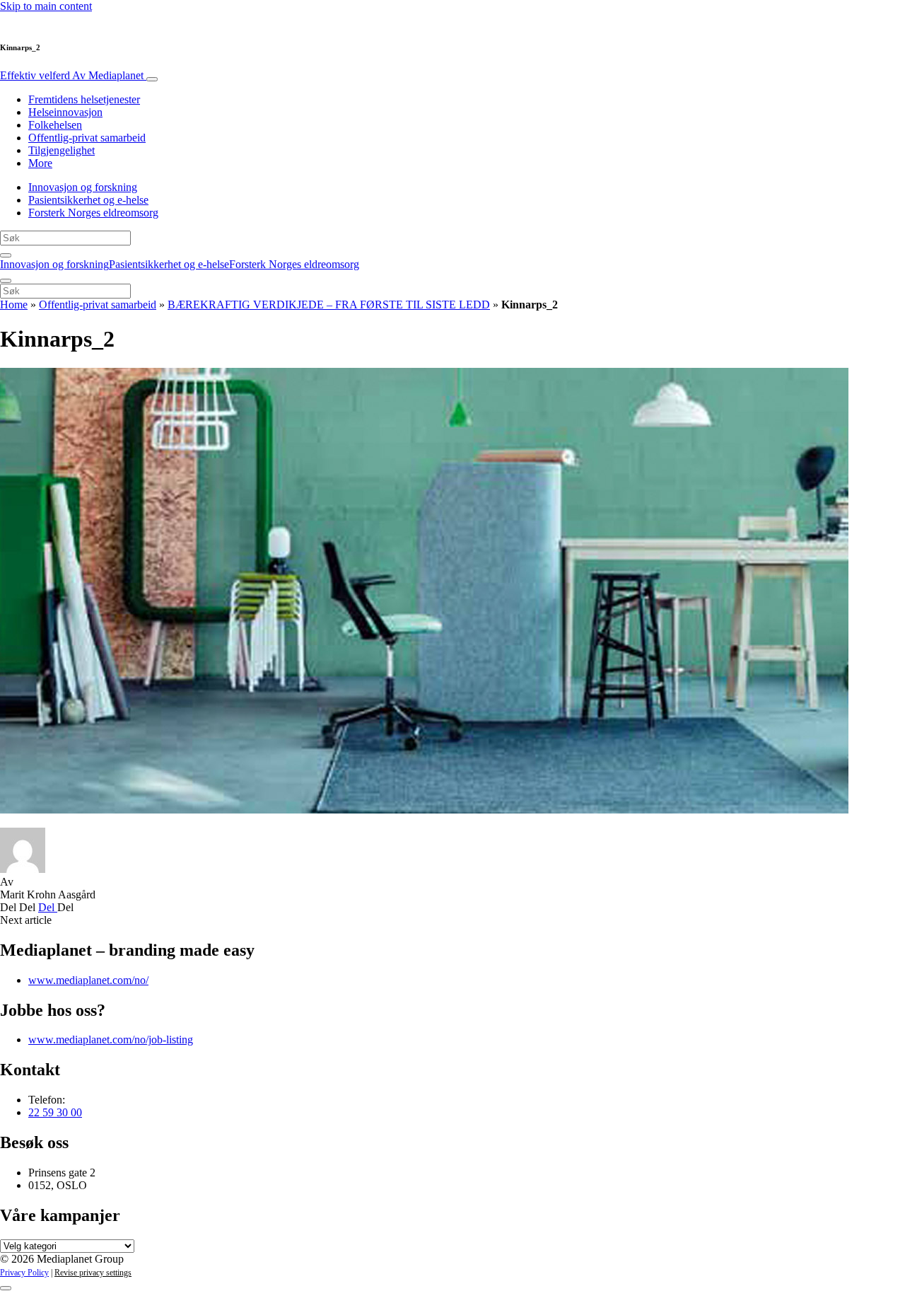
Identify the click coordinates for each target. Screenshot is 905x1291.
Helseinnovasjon (65, 112)
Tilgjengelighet (61, 150)
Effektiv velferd (72, 75)
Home (14, 305)
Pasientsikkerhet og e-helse (88, 200)
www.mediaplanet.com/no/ (88, 980)
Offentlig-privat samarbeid (87, 138)
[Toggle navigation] (152, 79)
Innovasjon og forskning (82, 187)
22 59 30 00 (55, 1112)
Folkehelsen (55, 125)
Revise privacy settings (93, 1273)
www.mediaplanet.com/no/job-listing (110, 1040)
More (40, 163)
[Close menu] (5, 281)
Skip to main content (46, 6)
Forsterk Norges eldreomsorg (93, 213)
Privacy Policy (24, 1273)
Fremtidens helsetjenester (84, 99)
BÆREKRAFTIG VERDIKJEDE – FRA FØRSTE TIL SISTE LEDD (329, 305)
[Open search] (5, 255)
